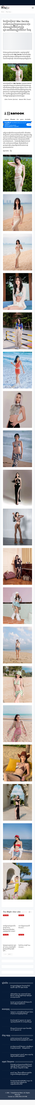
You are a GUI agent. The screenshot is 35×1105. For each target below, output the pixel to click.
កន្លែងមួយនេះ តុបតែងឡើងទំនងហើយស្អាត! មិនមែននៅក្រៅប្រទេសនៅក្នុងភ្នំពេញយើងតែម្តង (21, 1013)
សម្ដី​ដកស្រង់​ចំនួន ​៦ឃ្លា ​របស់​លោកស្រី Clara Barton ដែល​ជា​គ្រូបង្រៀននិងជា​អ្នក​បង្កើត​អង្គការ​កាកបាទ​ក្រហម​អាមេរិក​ (21, 995)
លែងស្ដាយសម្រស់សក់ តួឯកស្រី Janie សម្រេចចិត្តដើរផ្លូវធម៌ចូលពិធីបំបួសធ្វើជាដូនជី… (21, 1055)
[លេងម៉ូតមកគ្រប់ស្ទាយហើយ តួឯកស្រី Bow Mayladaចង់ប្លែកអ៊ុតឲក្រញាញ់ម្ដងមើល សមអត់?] (9, 919)
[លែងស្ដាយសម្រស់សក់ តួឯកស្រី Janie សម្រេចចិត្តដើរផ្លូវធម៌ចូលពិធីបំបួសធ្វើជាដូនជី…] (9, 939)
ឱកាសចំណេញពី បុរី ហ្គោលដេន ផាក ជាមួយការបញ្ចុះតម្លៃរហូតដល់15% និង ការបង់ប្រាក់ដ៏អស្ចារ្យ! (21, 1021)
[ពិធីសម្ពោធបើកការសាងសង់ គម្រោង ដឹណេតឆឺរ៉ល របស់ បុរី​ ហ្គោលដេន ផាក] (5, 1030)
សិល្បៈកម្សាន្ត (6, 915)
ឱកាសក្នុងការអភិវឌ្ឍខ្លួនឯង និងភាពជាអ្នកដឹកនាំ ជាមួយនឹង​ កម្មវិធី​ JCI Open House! (20, 987)
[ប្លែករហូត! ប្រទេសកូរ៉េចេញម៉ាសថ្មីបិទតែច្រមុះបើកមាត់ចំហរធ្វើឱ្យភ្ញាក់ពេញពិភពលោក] (5, 1004)
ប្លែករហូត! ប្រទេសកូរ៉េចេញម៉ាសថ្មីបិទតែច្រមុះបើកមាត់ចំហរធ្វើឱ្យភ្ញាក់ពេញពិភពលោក (21, 1003)
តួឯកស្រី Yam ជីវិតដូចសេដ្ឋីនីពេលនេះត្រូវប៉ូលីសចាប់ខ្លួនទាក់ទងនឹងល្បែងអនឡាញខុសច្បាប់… (21, 1073)
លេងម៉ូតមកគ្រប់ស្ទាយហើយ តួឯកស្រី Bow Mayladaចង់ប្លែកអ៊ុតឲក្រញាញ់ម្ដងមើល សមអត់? (21, 1039)
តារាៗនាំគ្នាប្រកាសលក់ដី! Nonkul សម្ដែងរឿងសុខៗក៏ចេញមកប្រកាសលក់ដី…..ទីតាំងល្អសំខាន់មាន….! (21, 1047)
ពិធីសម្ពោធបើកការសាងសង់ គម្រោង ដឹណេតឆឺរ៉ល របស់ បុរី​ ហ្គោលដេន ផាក (21, 1029)
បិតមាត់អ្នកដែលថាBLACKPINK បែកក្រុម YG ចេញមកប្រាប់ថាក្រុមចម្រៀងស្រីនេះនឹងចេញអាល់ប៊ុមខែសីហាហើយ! (21, 1082)
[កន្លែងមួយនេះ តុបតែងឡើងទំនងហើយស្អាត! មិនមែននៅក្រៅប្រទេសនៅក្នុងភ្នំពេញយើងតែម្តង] (5, 1014)
